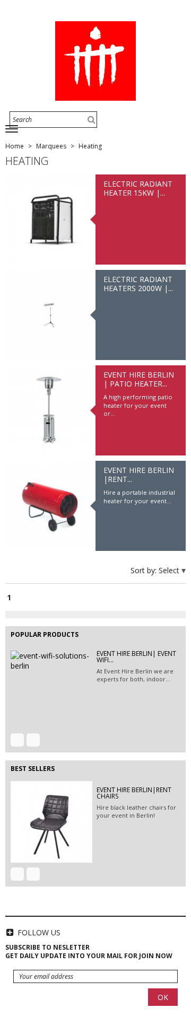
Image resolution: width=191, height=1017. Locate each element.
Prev (17, 740)
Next (33, 740)
